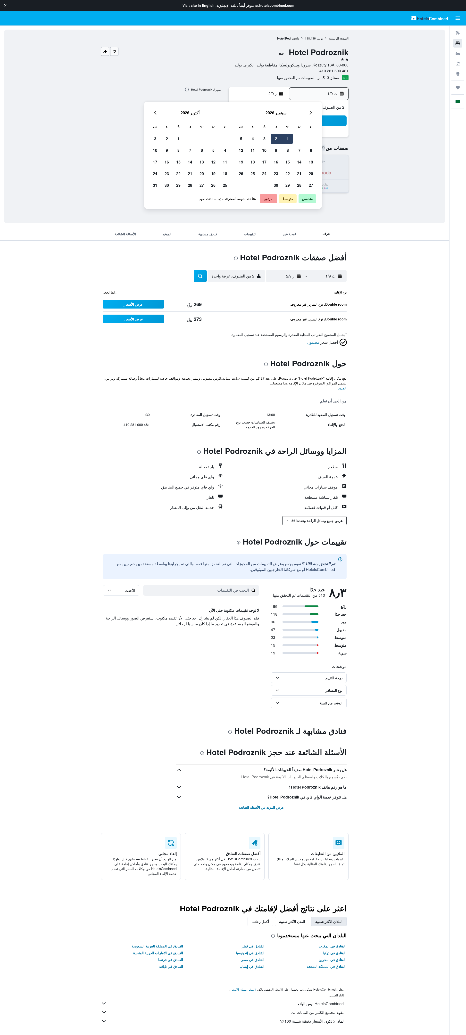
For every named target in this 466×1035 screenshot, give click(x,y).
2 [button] (276, 138)
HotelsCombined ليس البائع (321, 1003)
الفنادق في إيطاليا (252, 966)
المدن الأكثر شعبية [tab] (292, 921)
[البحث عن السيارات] (457, 53)
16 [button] (276, 162)
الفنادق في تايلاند (171, 966)
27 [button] (311, 185)
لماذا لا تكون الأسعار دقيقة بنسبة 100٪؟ (312, 1021)
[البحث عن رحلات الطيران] (457, 33)
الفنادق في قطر (253, 946)
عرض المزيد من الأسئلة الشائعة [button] (261, 807)
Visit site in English (199, 5)
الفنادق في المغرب (332, 946)
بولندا (319, 38)
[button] (5, 5)
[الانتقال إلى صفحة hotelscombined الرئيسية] (430, 18)
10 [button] (264, 150)
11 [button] (252, 150)
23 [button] (276, 173)
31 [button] (155, 185)
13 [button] (311, 162)
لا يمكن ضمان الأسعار (243, 989)
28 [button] (299, 185)
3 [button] (264, 138)
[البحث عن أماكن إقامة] (457, 43)
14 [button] (299, 162)
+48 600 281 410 (334, 70)
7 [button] (299, 150)
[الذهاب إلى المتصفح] (457, 74)
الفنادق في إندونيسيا (250, 952)
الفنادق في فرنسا (170, 959)
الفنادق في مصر (252, 959)
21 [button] (299, 173)
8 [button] (288, 150)
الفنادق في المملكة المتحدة (326, 966)
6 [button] (311, 150)
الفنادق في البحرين (332, 959)
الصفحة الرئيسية (339, 38)
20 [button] (311, 173)
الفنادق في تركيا (334, 952)
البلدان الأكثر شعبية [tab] (328, 921)
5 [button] (241, 138)
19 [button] (241, 162)
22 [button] (287, 173)
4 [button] (253, 138)
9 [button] (276, 150)
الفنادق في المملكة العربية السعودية (157, 946)
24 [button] (264, 173)
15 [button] (287, 162)
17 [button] (264, 162)
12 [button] (241, 150)
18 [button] (252, 162)
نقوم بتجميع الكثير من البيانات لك (317, 1012)
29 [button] (287, 185)
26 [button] (241, 173)
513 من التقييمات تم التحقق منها (303, 77)
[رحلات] (457, 87)
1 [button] (288, 138)
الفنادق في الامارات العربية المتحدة (158, 952)
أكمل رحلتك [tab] (260, 921)
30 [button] (276, 185)
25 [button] (252, 173)
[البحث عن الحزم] (457, 63)
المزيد (342, 387)
